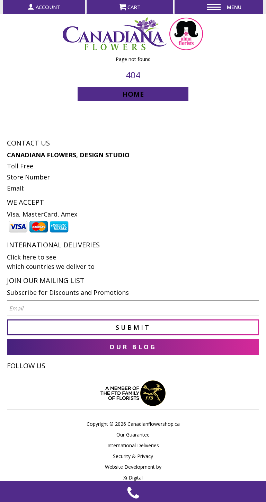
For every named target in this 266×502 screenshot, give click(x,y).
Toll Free (20, 166)
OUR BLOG (133, 347)
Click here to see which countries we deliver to (51, 262)
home (133, 94)
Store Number (28, 177)
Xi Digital (133, 477)
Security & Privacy (133, 456)
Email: (16, 188)
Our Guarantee (133, 434)
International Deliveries (133, 445)
